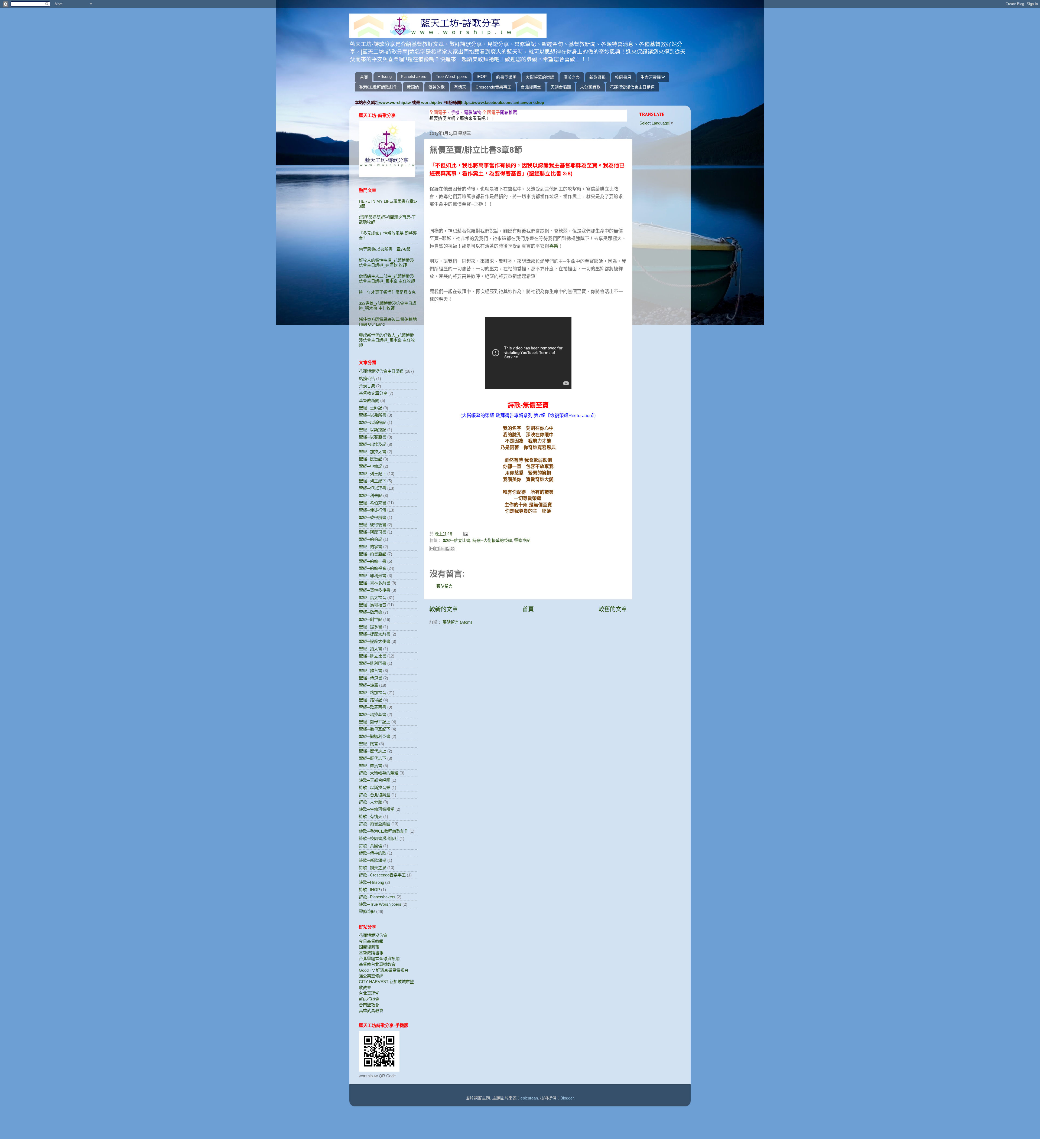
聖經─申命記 (370, 466)
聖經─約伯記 (370, 539)
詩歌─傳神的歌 (372, 853)
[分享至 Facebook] (447, 548)
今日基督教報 (371, 941)
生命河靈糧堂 (653, 77)
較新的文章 (443, 609)
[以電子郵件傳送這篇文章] (432, 548)
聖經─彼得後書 (372, 524)
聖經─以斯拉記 (372, 429)
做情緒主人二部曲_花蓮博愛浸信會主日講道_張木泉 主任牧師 (387, 278)
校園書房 (623, 77)
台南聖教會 (369, 1005)
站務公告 (367, 378)
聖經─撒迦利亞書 (374, 736)
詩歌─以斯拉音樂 (374, 787)
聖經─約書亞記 (372, 554)
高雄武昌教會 (371, 1010)
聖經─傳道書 (370, 678)
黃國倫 (413, 87)
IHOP (482, 76)
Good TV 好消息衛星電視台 (383, 970)
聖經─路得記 (370, 700)
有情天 (460, 87)
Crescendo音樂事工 (493, 87)
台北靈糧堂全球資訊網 (379, 958)
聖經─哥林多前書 (374, 583)
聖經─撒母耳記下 (374, 729)
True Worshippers (451, 76)
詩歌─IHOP (369, 889)
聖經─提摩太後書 (374, 641)
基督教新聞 (369, 400)
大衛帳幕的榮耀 (540, 77)
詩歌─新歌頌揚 (372, 860)
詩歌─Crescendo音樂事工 (382, 875)
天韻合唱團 (561, 87)
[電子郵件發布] (465, 533)
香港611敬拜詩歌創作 (378, 87)
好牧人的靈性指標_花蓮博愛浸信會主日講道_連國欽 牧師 (386, 262)
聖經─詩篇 (368, 685)
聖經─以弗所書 (372, 415)
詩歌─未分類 (370, 802)
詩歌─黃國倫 (370, 845)
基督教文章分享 (373, 393)
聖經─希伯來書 (372, 502)
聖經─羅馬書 (370, 765)
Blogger (567, 1098)
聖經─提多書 (370, 626)
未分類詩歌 (590, 87)
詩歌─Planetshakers (377, 897)
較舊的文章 (613, 609)
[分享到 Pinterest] (452, 548)
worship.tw (431, 102)
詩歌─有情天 (370, 816)
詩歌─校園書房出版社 (378, 838)
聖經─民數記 (370, 459)
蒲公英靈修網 (371, 976)
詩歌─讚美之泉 (372, 867)
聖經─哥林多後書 (374, 590)
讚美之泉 (572, 77)
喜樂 (553, 246)
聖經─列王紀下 (372, 481)
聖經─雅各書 (370, 670)
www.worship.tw (395, 102)
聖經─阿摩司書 (372, 532)
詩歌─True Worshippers (380, 904)
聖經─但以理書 (372, 488)
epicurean (529, 1098)
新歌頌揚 (597, 77)
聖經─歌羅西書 (372, 707)
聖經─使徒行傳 (372, 510)
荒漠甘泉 (367, 386)
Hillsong (385, 76)
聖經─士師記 (370, 407)
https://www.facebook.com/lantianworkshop (502, 102)
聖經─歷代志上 (372, 751)
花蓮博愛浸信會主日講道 (632, 87)
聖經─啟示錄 (370, 612)
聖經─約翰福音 (372, 568)
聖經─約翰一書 (372, 561)
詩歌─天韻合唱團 (374, 780)
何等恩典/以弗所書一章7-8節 (384, 249)
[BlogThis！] (437, 548)
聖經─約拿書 (370, 546)
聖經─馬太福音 (372, 597)
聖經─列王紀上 (372, 473)
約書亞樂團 (506, 77)
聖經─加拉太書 (372, 451)
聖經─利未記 (370, 495)
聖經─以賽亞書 (372, 437)
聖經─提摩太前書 (374, 634)
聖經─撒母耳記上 (374, 721)
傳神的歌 (436, 87)
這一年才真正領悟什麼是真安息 (387, 292)
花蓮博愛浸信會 (373, 935)
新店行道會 (369, 999)
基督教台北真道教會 (377, 964)
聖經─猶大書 (370, 648)
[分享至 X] (442, 548)
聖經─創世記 (370, 619)
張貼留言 (444, 586)
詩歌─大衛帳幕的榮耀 (492, 540)
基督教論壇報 (371, 952)
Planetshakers (413, 76)
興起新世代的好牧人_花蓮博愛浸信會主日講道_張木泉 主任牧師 (387, 340)
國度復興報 (369, 947)
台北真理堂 (369, 993)
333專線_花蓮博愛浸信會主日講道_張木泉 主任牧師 (387, 305)
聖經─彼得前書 (372, 517)
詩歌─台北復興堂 (374, 795)
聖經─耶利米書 (372, 575)
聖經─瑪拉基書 (372, 714)
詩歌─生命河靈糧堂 (376, 809)
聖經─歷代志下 (372, 758)
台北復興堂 (531, 87)
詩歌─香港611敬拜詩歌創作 (383, 831)
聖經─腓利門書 (372, 663)
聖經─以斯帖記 (372, 422)
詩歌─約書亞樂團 (374, 823)
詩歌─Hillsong (371, 882)
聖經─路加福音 (372, 692)
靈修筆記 (522, 540)
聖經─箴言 (368, 743)
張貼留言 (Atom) (457, 622)
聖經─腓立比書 (456, 540)
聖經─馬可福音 (372, 605)
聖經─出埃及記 (372, 444)
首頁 (364, 77)
